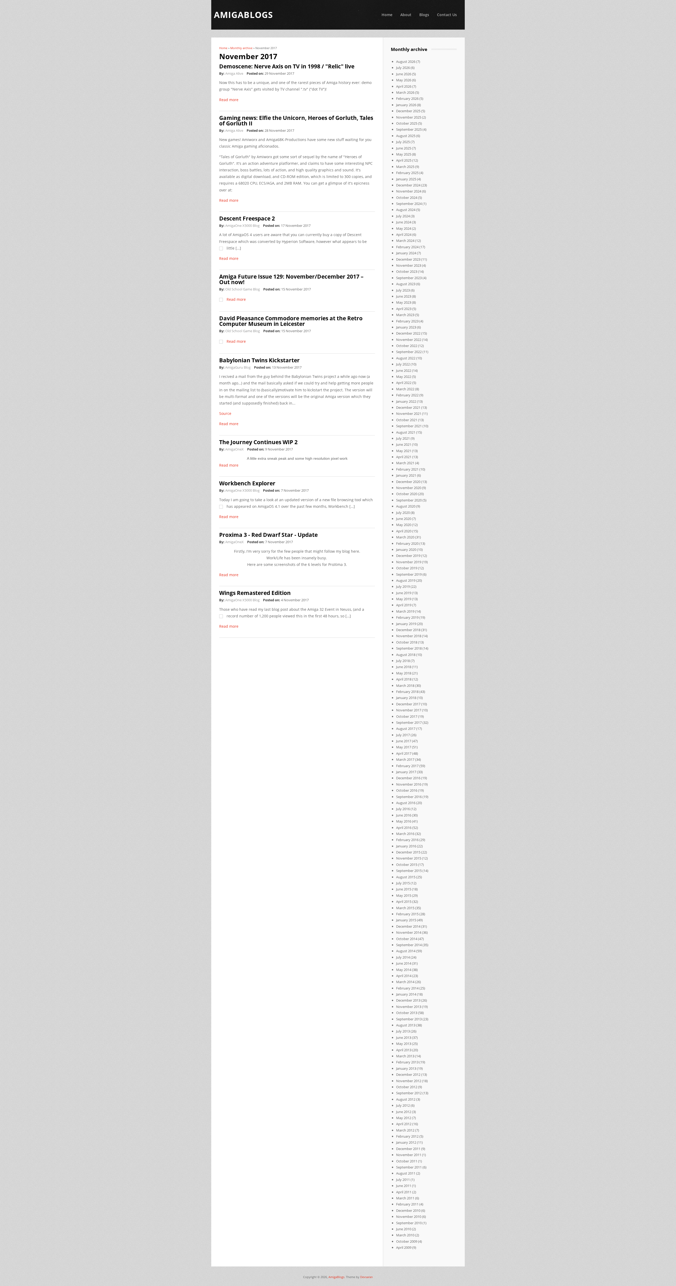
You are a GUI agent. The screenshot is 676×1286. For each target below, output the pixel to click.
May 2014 (403, 969)
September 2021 (409, 426)
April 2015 (403, 901)
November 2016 (408, 784)
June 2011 (403, 1185)
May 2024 (403, 228)
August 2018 (405, 654)
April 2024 (403, 234)
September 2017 (409, 722)
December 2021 (408, 407)
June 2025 (403, 148)
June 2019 (403, 592)
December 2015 (408, 852)
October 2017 (406, 716)
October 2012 (406, 1087)
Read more (228, 99)
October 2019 (406, 568)
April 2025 (403, 160)
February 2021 (407, 469)
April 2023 (403, 308)
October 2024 (406, 197)
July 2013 (403, 1031)
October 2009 (406, 1241)
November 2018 (408, 635)
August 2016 (405, 802)
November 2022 (408, 339)
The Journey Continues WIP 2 (258, 442)
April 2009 (403, 1247)
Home (387, 14)
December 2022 (408, 333)
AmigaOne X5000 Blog (242, 225)
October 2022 (406, 345)
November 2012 (408, 1080)
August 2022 (405, 358)
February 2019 (407, 617)
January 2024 (406, 253)
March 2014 (405, 981)
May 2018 (403, 673)
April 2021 (403, 456)
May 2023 (403, 302)
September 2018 (409, 648)
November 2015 (408, 858)
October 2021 (406, 419)
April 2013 (403, 1050)
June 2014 (403, 963)
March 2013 (405, 1056)
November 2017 (408, 710)
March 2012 (405, 1130)
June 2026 (403, 74)
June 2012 (403, 1111)
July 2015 (403, 883)
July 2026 (403, 67)
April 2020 (403, 531)
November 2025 (408, 117)
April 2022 (403, 382)
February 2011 (407, 1204)
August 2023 (405, 283)
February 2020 (407, 543)
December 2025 (408, 111)
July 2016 (403, 808)
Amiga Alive (234, 73)
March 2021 (405, 463)
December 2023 (408, 259)
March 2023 (405, 314)
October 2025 (406, 123)
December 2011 (408, 1148)
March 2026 (405, 92)
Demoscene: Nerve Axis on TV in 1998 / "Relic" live (286, 66)
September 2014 (409, 944)
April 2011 (403, 1192)
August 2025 (405, 135)
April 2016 (403, 827)
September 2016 (409, 796)
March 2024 (405, 240)
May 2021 (403, 450)
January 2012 (406, 1142)
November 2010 (408, 1216)
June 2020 (403, 518)
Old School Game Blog (242, 289)
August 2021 (405, 432)
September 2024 (409, 203)
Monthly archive (241, 48)
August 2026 (405, 61)
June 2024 (403, 222)
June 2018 (403, 666)
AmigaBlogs (336, 1277)
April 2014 (403, 975)
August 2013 (405, 1025)
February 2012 (407, 1136)
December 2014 (408, 926)
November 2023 (408, 265)
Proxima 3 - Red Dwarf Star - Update (268, 534)
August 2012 (405, 1099)
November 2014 (408, 932)
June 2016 (403, 815)
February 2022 (407, 395)
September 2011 (409, 1167)
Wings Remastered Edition (255, 593)
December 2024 (408, 185)
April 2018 (403, 679)
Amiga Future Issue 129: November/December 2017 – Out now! (291, 279)
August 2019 (405, 580)
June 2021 (403, 444)
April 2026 (403, 86)
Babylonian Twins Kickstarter (259, 360)
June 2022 (403, 370)
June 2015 (403, 889)
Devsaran (366, 1277)
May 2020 (403, 524)
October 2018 (406, 642)
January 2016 (406, 846)
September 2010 (409, 1223)
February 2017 (407, 765)
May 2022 (403, 376)
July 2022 (403, 364)
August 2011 (405, 1173)
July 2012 (403, 1105)
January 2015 (406, 920)
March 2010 (405, 1235)
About (405, 14)
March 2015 (405, 907)
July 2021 (403, 438)
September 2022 (409, 351)
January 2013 (406, 1068)
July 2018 (403, 660)
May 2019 (403, 599)
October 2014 (406, 938)
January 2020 (406, 549)
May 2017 (403, 747)
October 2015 (406, 864)
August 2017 (405, 728)
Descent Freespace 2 (247, 218)
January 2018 (406, 697)
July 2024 (403, 216)
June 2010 (403, 1229)
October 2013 (406, 1012)
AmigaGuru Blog (238, 367)
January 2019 (406, 623)
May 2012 (403, 1117)
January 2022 (406, 401)
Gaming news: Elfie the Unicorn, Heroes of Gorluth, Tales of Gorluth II (296, 120)
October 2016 (406, 790)
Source (225, 413)
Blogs (424, 14)
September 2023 (409, 277)
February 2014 (407, 988)
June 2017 (403, 741)
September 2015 (409, 870)
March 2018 (405, 685)
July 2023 (403, 290)
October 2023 (406, 271)
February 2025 (407, 172)
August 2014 (405, 951)
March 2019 (405, 611)
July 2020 (403, 512)
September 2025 (409, 129)
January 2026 (406, 104)
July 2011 (403, 1179)
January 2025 (406, 179)
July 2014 (403, 957)
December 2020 (408, 481)
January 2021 (406, 475)
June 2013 (403, 1037)
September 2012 (409, 1093)
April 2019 (403, 605)
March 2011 (405, 1198)
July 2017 (403, 735)
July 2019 (403, 586)
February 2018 (407, 691)
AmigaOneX (234, 449)
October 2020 (406, 493)
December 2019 (408, 555)
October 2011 (406, 1161)
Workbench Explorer (247, 483)
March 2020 (405, 537)
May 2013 (403, 1043)
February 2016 (407, 839)
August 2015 (405, 877)
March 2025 (405, 166)
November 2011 (408, 1154)
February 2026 (407, 98)
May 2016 (403, 821)
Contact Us (447, 14)
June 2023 (403, 296)
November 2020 (408, 487)
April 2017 (403, 753)
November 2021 (408, 413)
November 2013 (408, 1006)
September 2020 (409, 500)
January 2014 (406, 994)
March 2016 (405, 833)
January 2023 (406, 327)
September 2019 (409, 574)
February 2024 (407, 247)
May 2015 (403, 895)
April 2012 (403, 1123)
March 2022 (405, 389)
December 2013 (408, 1000)
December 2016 (408, 778)
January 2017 (406, 771)
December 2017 (408, 704)
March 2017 (405, 759)
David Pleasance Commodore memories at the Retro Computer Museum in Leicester (291, 321)
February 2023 (407, 321)
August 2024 (405, 209)
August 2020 (405, 506)
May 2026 (403, 80)
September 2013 (409, 1019)
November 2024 (408, 191)
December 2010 (408, 1210)
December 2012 (408, 1074)
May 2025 (403, 154)
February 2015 (407, 914)
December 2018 (408, 629)
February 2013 (407, 1062)
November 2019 (408, 562)
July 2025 (403, 141)
